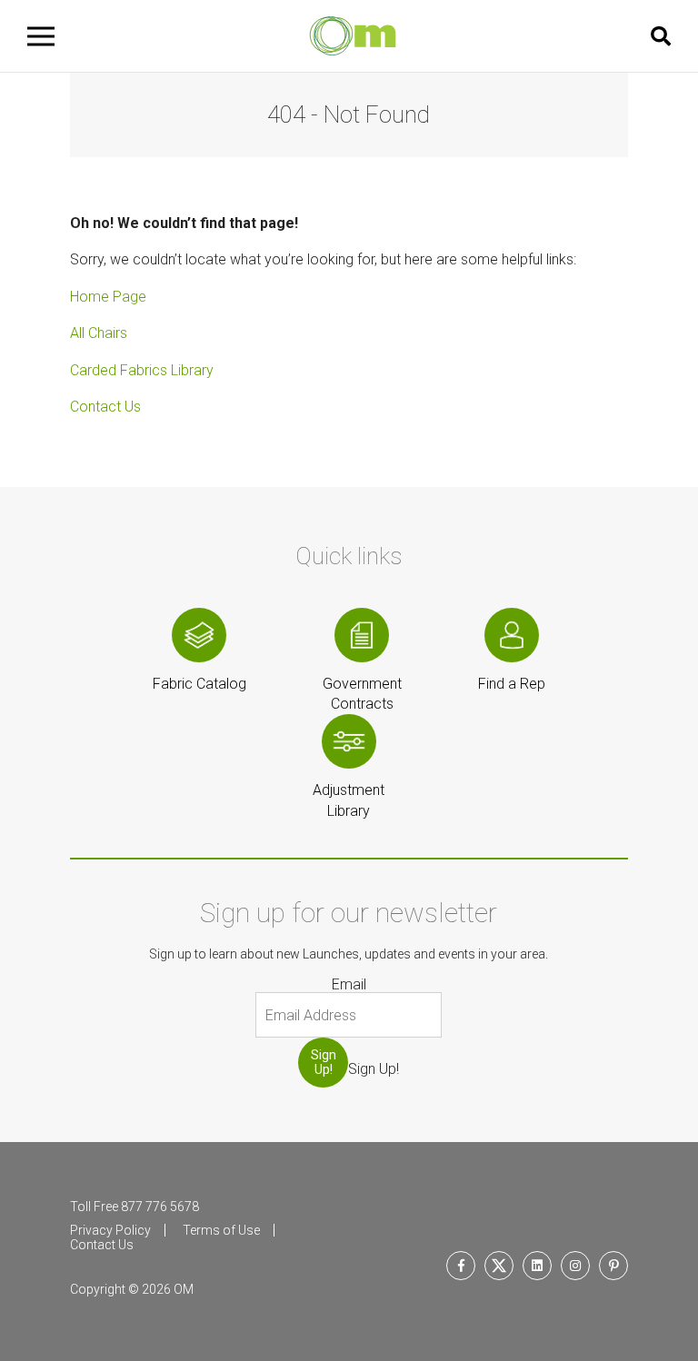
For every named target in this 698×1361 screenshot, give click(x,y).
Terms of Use (221, 1230)
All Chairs (98, 333)
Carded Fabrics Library (142, 370)
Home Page (108, 296)
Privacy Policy (110, 1230)
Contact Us (105, 406)
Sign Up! (323, 1062)
